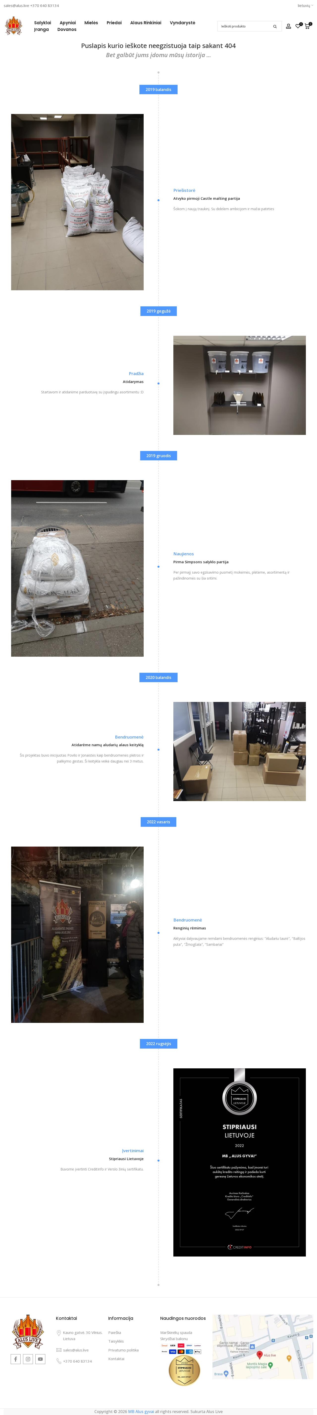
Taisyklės (116, 1341)
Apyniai (68, 23)
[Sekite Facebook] (16, 1359)
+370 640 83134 (44, 5)
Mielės (91, 23)
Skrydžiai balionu (174, 1338)
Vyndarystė (182, 23)
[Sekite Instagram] (28, 1359)
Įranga (41, 29)
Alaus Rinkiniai (145, 23)
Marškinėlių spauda (176, 1332)
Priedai (114, 23)
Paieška (114, 1332)
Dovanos (67, 29)
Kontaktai (116, 1358)
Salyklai (42, 23)
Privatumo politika (123, 1350)
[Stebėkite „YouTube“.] (40, 1359)
